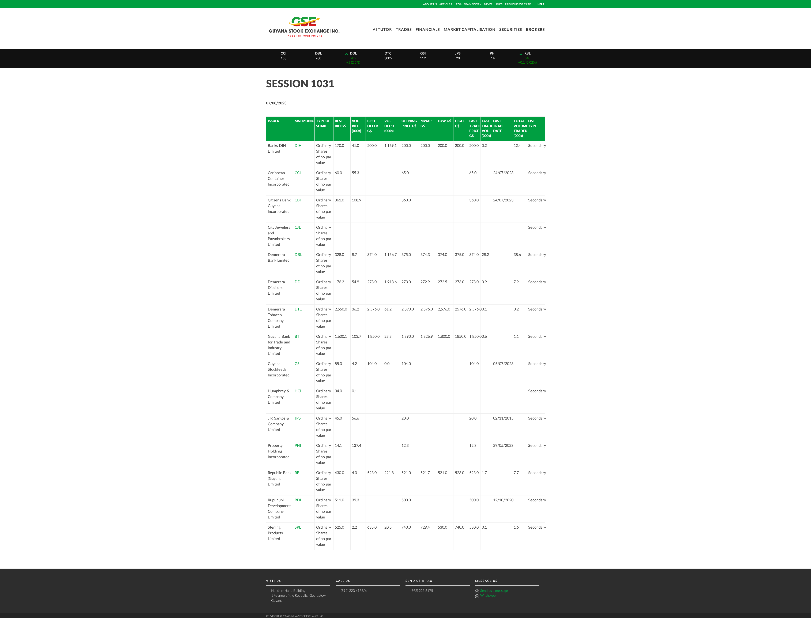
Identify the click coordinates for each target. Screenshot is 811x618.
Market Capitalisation (469, 30)
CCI (298, 173)
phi (492, 53)
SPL (298, 527)
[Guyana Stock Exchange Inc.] (304, 39)
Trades (404, 30)
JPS (298, 418)
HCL (298, 391)
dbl (318, 53)
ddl (353, 53)
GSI (298, 364)
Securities (510, 30)
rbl (527, 53)
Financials (428, 30)
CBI (298, 200)
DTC (298, 309)
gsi (423, 53)
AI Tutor (382, 30)
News (488, 4)
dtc (388, 53)
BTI (298, 337)
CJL (298, 228)
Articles (445, 4)
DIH (298, 146)
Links (498, 4)
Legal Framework (468, 4)
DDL (298, 282)
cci (283, 53)
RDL (298, 500)
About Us (430, 4)
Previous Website (518, 4)
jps (458, 53)
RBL (298, 473)
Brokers (535, 30)
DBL (298, 255)
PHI (298, 446)
